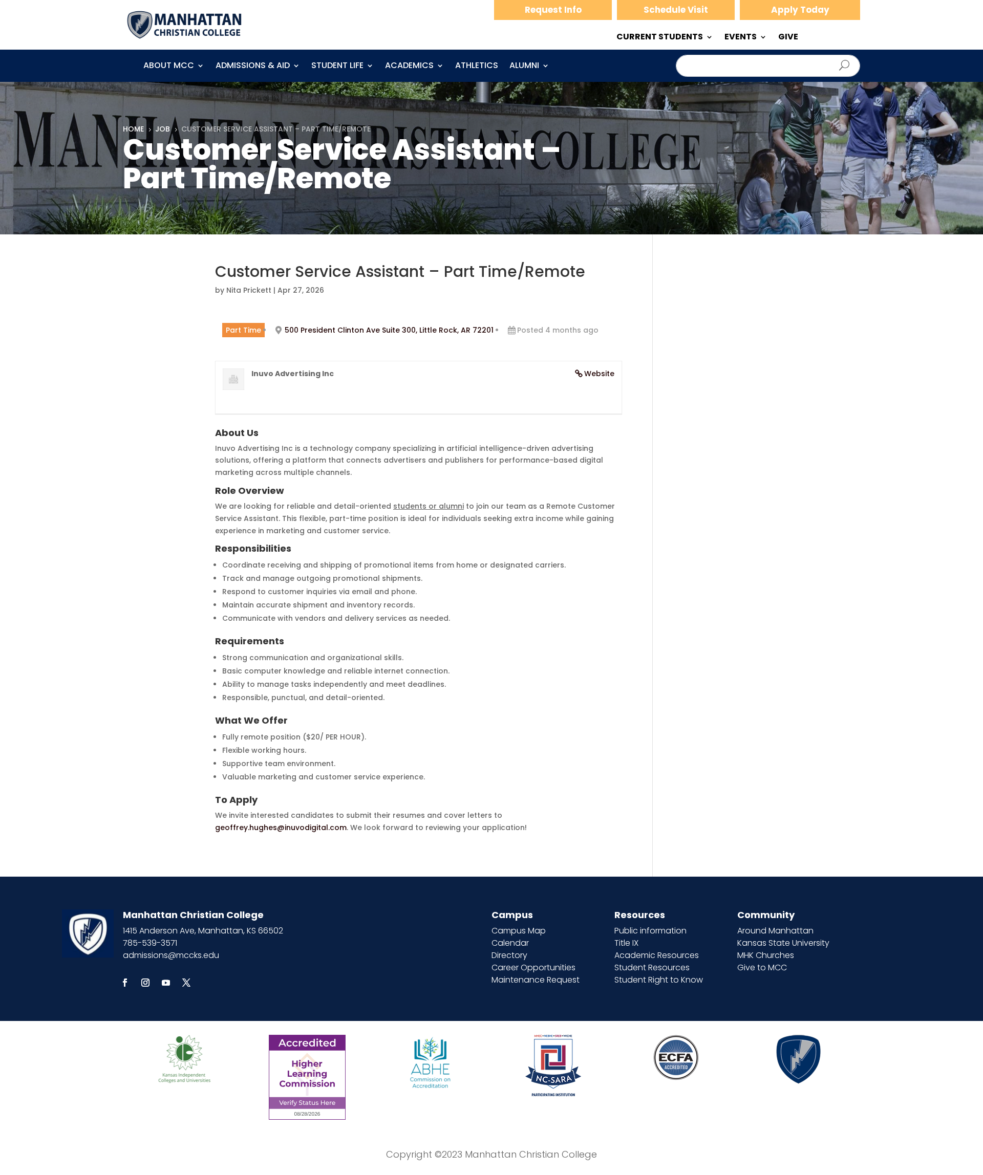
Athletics (476, 66)
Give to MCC (762, 967)
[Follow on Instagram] (145, 982)
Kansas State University (783, 943)
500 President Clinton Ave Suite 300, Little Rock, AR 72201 (389, 330)
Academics (409, 66)
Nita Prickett (248, 290)
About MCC (168, 66)
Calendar (510, 943)
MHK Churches (765, 955)
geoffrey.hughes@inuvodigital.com (281, 827)
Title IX (626, 943)
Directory (509, 955)
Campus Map (519, 931)
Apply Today (800, 10)
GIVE (788, 37)
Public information (650, 931)
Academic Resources (656, 955)
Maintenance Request (536, 980)
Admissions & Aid (253, 66)
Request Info (553, 10)
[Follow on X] (186, 982)
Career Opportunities (533, 967)
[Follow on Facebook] (125, 982)
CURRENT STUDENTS (659, 37)
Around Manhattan (775, 931)
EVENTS (740, 37)
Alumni (524, 66)
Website (599, 373)
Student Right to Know (658, 980)
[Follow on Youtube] (166, 982)
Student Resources (652, 967)
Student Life (337, 66)
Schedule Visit (676, 10)
